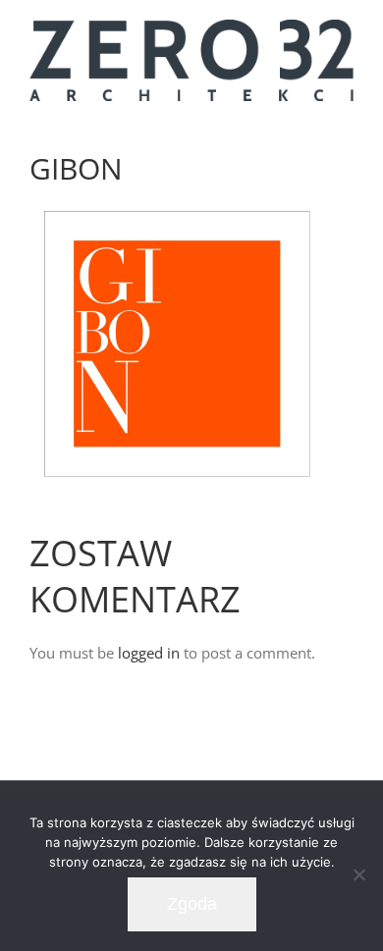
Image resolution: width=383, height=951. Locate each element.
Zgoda (192, 904)
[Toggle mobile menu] (346, 119)
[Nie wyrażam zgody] (358, 874)
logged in (149, 652)
